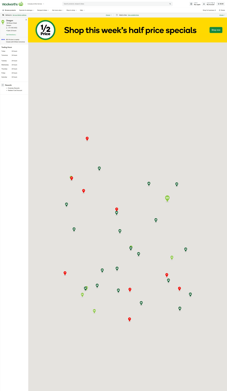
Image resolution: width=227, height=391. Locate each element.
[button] (179, 309)
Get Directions (10, 35)
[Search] (170, 4)
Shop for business (208, 10)
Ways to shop (71, 10)
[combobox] (117, 4)
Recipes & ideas (42, 10)
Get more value (57, 10)
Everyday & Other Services (35, 4)
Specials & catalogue (25, 10)
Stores (223, 10)
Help (81, 10)
